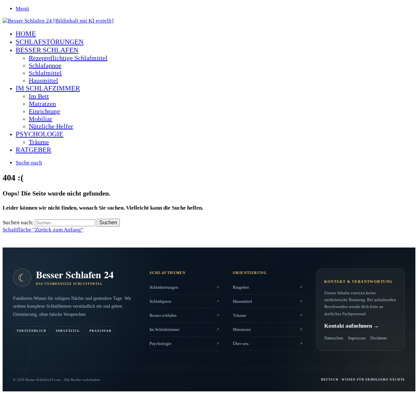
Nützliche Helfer (51, 126)
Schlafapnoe (45, 65)
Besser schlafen (163, 315)
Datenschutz (333, 338)
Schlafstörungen (50, 42)
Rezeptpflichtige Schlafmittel (68, 57)
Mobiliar (40, 118)
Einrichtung (44, 111)
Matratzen (42, 103)
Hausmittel (43, 80)
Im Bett (39, 96)
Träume (39, 142)
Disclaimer (378, 338)
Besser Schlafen (47, 50)
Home (26, 34)
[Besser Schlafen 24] (58, 21)
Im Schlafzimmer (48, 88)
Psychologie (39, 134)
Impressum (356, 338)
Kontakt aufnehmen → (351, 326)
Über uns (241, 343)
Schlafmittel (45, 73)
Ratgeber (33, 150)
